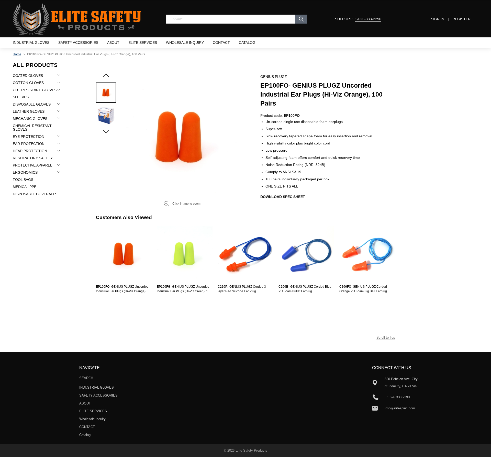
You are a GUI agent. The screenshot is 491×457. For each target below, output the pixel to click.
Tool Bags (23, 179)
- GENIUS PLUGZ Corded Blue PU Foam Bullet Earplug (304, 289)
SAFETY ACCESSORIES (78, 42)
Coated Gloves (28, 75)
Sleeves (21, 97)
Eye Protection (28, 136)
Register (461, 19)
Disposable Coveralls (35, 194)
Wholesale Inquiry (185, 42)
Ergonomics (25, 172)
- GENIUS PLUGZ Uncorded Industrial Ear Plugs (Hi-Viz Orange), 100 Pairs (122, 289)
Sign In (437, 19)
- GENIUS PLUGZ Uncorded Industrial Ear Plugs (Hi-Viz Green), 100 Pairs (184, 289)
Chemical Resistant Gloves (32, 127)
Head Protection (30, 151)
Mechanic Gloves (30, 118)
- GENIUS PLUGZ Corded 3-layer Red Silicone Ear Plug (242, 289)
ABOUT (113, 42)
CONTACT (221, 42)
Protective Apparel (32, 165)
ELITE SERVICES (142, 42)
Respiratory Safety (33, 158)
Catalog (247, 42)
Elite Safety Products (251, 450)
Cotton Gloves (28, 83)
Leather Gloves (28, 111)
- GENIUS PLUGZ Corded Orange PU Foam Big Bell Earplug (363, 289)
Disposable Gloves (32, 104)
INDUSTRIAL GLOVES (31, 42)
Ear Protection (28, 144)
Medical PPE (24, 187)
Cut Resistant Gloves (35, 90)
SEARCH (86, 378)
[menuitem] (31, 42)
